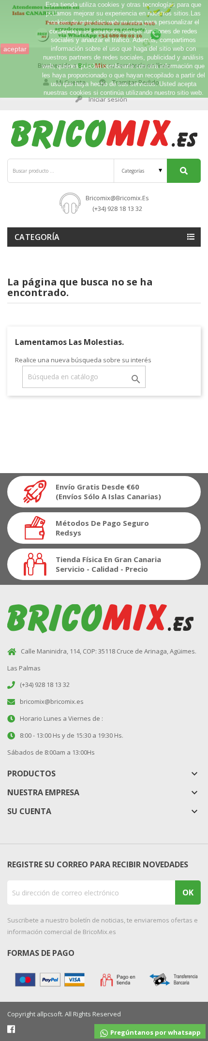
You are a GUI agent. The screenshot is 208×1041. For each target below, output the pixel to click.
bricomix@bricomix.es (117, 197)
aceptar (15, 49)
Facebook (11, 1029)
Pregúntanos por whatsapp (155, 1032)
